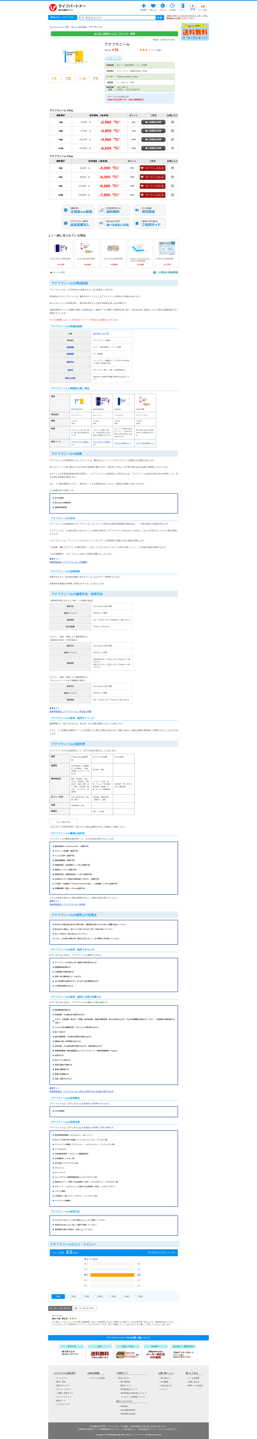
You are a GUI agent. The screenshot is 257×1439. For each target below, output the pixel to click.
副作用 (70, 370)
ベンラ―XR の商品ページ (145, 443)
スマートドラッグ (63, 1397)
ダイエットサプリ (63, 1389)
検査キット (61, 1401)
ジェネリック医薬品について (133, 1397)
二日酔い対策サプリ (64, 1393)
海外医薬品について (129, 1389)
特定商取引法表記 (128, 1414)
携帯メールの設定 (195, 1386)
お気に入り (153, 10)
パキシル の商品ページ (122, 443)
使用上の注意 (70, 378)
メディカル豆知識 (97, 1378)
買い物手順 (125, 1382)
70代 (140, 1296)
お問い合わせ (193, 1382)
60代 (127, 1296)
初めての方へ (124, 1378)
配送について (126, 1386)
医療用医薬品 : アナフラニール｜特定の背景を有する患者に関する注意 (81, 1092)
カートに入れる (154, 168)
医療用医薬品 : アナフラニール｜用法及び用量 (70, 712)
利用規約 (124, 1406)
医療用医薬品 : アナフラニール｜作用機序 (68, 562)
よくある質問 (193, 1378)
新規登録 (144, 10)
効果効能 (70, 347)
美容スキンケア (62, 1386)
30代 (87, 1296)
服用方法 (70, 362)
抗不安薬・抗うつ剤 (113, 58)
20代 (73, 1296)
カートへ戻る (59, 272)
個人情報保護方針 (128, 1410)
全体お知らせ (166, 1386)
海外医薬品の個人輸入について (134, 1393)
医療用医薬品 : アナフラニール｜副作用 (67, 905)
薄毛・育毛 (61, 1382)
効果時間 (70, 354)
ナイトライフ (61, 1378)
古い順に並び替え (86, 1308)
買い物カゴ (165, 1378)
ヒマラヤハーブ (62, 1404)
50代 (113, 1296)
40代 (100, 1296)
